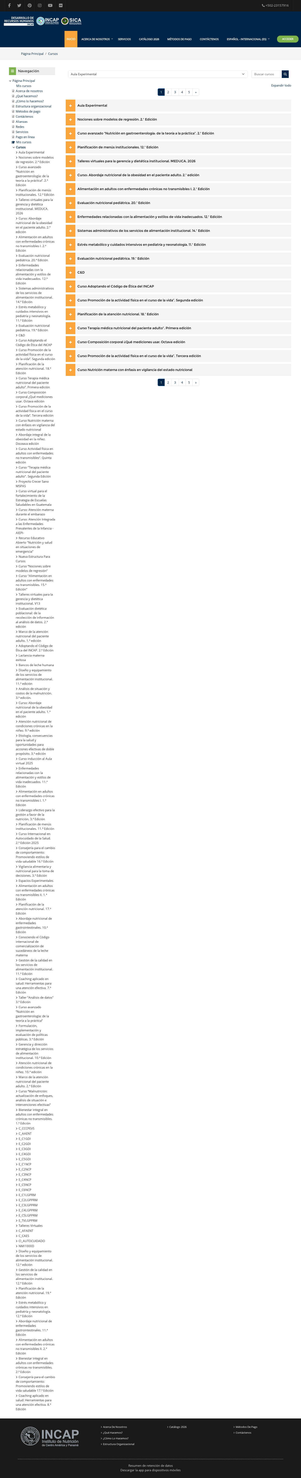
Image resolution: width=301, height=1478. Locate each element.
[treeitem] (32, 744)
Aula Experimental (92, 105)
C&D (81, 272)
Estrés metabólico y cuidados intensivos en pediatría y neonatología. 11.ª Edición (141, 245)
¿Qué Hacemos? (113, 1432)
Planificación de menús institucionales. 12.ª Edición (117, 147)
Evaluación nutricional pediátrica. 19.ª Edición (113, 258)
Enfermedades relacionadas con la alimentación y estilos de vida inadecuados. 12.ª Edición (149, 217)
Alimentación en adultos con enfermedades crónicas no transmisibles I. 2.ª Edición (143, 189)
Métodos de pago (179, 39)
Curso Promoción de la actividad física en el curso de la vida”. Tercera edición (139, 356)
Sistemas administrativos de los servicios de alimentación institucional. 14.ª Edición (143, 231)
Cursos (53, 54)
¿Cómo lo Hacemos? (116, 1438)
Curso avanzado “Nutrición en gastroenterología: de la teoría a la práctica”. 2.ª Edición (145, 133)
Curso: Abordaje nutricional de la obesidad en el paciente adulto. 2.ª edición (138, 175)
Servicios (124, 39)
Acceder (287, 39)
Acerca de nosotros (115, 1427)
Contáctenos (209, 39)
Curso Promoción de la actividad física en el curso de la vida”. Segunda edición (140, 300)
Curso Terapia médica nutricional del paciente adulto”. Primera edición (134, 328)
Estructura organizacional (118, 1444)
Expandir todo (281, 85)
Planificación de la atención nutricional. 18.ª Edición (118, 314)
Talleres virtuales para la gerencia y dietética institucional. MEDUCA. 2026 (136, 161)
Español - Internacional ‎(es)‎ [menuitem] (246, 39)
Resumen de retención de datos (150, 1465)
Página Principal (32, 54)
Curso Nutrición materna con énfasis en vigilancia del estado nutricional (134, 370)
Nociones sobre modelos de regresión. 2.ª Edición (117, 119)
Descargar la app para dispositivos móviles (150, 1470)
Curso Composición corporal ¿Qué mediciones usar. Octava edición (131, 342)
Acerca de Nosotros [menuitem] (95, 39)
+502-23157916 (277, 5)
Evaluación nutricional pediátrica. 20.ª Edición (113, 203)
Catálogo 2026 (149, 39)
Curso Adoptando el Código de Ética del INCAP (115, 286)
